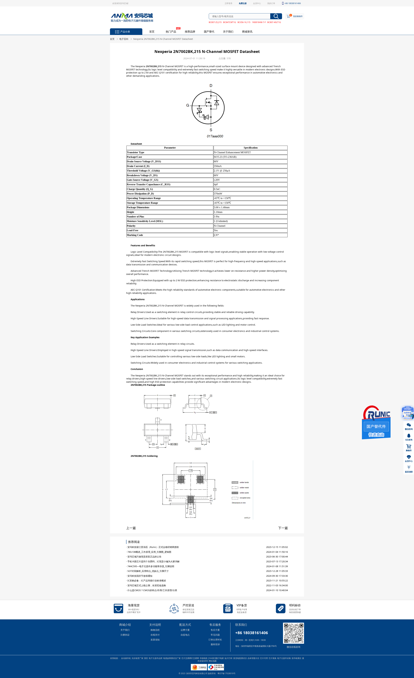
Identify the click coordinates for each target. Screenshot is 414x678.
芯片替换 (272, 658)
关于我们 (228, 31)
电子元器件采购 (284, 658)
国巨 (146, 658)
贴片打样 (228, 658)
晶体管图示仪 (253, 658)
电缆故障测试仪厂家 (172, 658)
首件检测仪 (296, 658)
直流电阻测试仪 (240, 658)
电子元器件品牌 (155, 658)
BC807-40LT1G (274, 22)
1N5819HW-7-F (259, 22)
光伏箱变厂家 (137, 658)
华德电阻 (203, 658)
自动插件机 (126, 658)
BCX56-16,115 (244, 22)
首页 (151, 31)
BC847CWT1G (229, 22)
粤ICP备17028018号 (226, 673)
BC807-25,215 (215, 22)
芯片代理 (264, 658)
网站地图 (213, 661)
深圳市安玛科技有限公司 (197, 673)
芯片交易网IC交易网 (190, 658)
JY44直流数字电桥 (216, 658)
